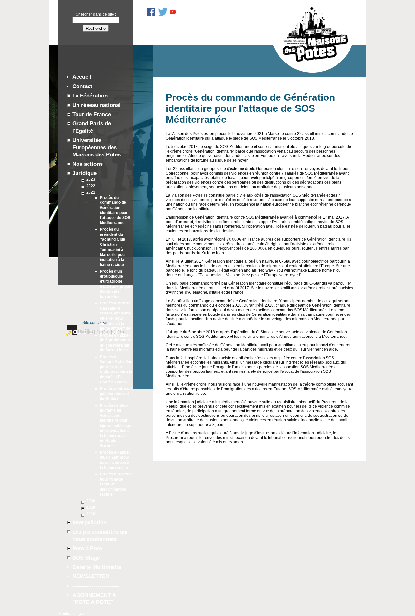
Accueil (81, 77)
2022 (90, 186)
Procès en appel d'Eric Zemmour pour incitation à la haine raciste (115, 460)
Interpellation (89, 522)
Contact (82, 86)
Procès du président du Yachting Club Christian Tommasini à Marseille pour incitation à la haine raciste (113, 247)
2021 (90, 192)
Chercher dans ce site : (96, 14)
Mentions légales (73, 613)
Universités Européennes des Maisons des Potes (96, 147)
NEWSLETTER (90, 576)
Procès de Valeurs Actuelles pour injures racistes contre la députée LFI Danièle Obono (116, 369)
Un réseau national (96, 105)
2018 (90, 514)
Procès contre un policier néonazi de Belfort (116, 393)
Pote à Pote (87, 548)
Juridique (84, 173)
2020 (90, 501)
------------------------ (95, 586)
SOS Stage (86, 558)
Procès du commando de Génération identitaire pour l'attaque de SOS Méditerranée (115, 210)
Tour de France (91, 114)
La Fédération (90, 96)
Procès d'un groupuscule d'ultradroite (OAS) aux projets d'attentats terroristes (116, 284)
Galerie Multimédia (96, 567)
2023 (90, 179)
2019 (90, 507)
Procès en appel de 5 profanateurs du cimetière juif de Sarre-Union (116, 343)
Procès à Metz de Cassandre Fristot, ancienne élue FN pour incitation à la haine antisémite (116, 316)
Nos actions (87, 164)
